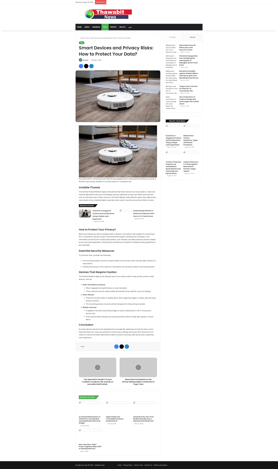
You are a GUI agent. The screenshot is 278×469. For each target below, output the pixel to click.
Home (79, 27)
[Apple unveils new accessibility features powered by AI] (118, 408)
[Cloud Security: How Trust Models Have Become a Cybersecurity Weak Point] (145, 408)
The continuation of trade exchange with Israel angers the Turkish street (189, 100)
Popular (173, 37)
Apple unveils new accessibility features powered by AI (114, 419)
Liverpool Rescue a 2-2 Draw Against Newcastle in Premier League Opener (190, 166)
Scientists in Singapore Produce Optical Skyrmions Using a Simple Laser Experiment (173, 140)
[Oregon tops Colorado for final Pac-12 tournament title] (172, 89)
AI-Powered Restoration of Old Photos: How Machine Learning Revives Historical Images (89, 420)
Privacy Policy (127, 465)
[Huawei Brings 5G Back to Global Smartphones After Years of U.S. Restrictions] (126, 213)
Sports (113, 27)
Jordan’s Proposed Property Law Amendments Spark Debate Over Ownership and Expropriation (173, 167)
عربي (130, 27)
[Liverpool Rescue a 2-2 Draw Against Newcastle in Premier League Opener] (191, 155)
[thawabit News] (108, 14)
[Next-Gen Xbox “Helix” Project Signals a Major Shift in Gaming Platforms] (91, 435)
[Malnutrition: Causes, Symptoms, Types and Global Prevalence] (191, 129)
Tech (105, 27)
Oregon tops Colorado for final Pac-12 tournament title (188, 88)
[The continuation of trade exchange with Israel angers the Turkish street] (172, 103)
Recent (192, 37)
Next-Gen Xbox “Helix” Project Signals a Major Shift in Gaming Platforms (90, 446)
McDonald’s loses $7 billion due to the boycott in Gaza (187, 47)
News (87, 27)
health (122, 27)
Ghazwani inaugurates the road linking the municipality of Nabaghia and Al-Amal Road (188, 60)
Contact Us (148, 465)
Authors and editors (160, 465)
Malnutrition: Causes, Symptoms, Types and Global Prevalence (190, 140)
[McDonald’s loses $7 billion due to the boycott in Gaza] (172, 48)
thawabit (85, 60)
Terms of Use (138, 465)
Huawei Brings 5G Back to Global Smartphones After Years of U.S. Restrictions (143, 213)
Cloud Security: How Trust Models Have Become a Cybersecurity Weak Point (143, 419)
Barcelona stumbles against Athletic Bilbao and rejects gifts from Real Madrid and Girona (188, 74)
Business (96, 27)
